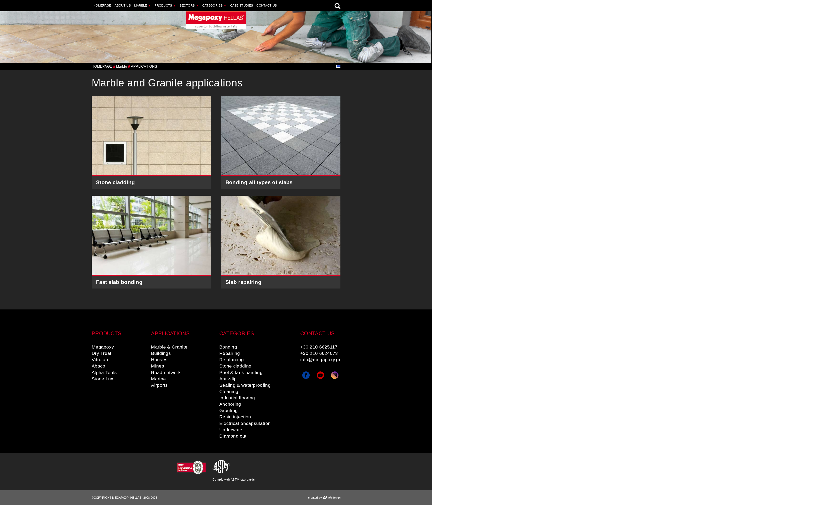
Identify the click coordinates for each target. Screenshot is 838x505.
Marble (121, 66)
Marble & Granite (169, 346)
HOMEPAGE (102, 5)
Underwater (231, 429)
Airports (159, 385)
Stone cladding (115, 182)
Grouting (228, 410)
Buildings (161, 353)
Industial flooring (237, 397)
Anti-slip (228, 378)
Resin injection (235, 416)
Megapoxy (103, 346)
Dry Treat (102, 353)
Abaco (98, 365)
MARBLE (142, 5)
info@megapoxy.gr (320, 359)
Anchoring (230, 404)
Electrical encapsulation (245, 423)
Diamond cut (232, 435)
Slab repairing (243, 282)
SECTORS (189, 5)
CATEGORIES (214, 5)
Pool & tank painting (241, 372)
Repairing (229, 353)
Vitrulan (100, 359)
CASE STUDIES (241, 5)
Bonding (228, 346)
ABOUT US (123, 5)
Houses (159, 359)
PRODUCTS (165, 5)
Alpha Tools (104, 372)
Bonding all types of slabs (259, 182)
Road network (166, 372)
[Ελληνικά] (338, 66)
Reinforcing (231, 359)
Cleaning (228, 391)
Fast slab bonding (119, 282)
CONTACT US (266, 5)
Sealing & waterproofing (245, 385)
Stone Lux (102, 378)
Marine (158, 378)
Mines (157, 365)
